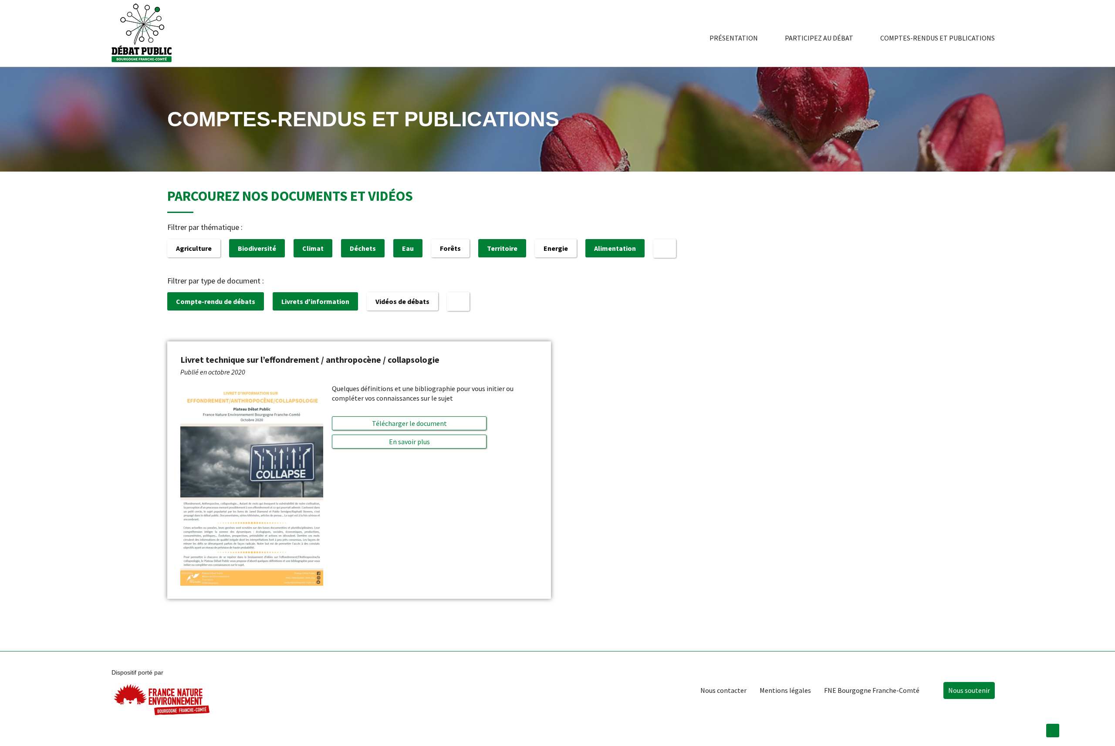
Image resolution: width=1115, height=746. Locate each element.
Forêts (450, 248)
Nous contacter (723, 690)
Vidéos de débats (402, 301)
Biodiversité (257, 248)
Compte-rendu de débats (215, 301)
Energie (556, 248)
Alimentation (615, 248)
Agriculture (194, 248)
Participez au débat (819, 38)
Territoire (502, 248)
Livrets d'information (315, 301)
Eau (408, 248)
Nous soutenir (969, 690)
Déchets (363, 248)
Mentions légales (785, 690)
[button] (409, 442)
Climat (313, 248)
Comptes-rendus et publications (937, 38)
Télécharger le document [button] (409, 423)
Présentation (734, 38)
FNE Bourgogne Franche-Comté (871, 690)
